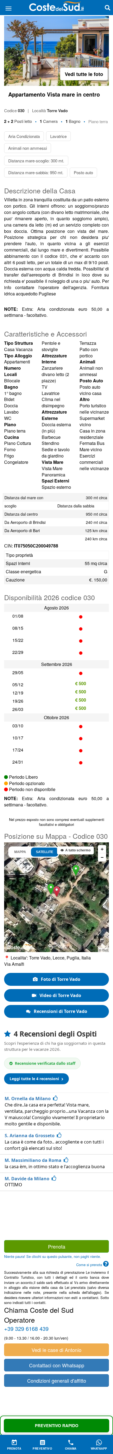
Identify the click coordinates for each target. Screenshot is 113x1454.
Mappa (20, 852)
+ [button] (102, 849)
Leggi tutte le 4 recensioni (35, 1078)
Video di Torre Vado (59, 995)
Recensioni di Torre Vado (60, 1011)
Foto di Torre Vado (60, 979)
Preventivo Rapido (56, 1425)
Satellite (44, 852)
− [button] (102, 857)
